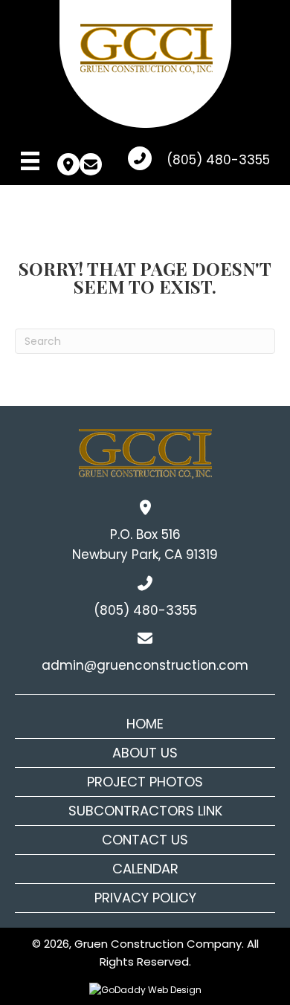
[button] (68, 164)
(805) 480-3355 (218, 160)
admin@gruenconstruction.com (145, 665)
